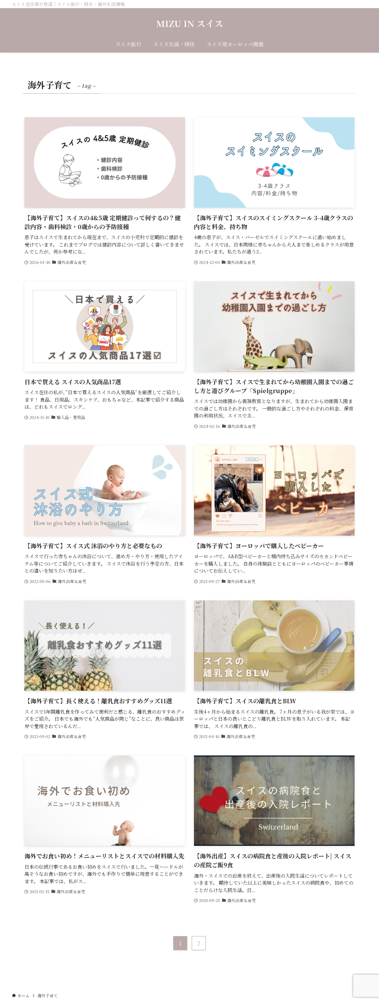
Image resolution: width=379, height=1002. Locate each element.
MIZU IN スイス (189, 23)
